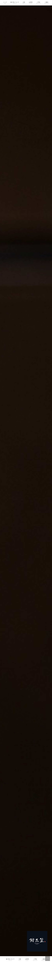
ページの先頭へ (47, 958)
